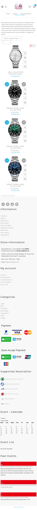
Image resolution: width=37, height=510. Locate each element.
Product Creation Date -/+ (12, 38)
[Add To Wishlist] (25, 62)
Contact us (3, 216)
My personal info (5, 277)
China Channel (6, 403)
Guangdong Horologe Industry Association (11, 383)
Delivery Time (4, 220)
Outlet (2, 315)
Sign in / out (4, 284)
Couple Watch (4, 313)
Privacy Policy (4, 223)
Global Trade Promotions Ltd (9, 398)
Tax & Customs (4, 232)
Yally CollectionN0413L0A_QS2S (15, 73)
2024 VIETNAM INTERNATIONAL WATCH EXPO (14, 497)
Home (8, 14)
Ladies (2, 304)
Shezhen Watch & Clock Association (11, 388)
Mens (2, 306)
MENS (15, 14)
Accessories (3, 308)
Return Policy (4, 230)
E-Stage (2, 318)
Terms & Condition (5, 225)
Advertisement (4, 235)
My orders (3, 275)
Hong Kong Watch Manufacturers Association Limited (13, 379)
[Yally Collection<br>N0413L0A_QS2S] (15, 56)
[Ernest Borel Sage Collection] (15, 92)
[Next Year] (3, 418)
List (34, 45)
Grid (30, 45)
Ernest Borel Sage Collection (15, 109)
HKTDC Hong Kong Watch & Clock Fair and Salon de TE (16, 466)
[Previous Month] (2, 418)
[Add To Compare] (25, 66)
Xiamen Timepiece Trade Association (11, 393)
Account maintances (6, 280)
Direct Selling (4, 311)
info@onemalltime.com (12, 262)
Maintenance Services (6, 228)
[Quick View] (25, 57)
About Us (3, 218)
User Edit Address (5, 282)
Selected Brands (25, 14)
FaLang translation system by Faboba (7, 195)
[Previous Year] (1, 418)
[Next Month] (5, 418)
